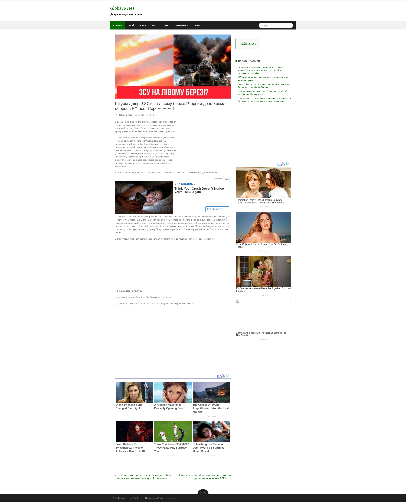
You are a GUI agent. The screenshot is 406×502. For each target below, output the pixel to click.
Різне (198, 25)
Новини (117, 25)
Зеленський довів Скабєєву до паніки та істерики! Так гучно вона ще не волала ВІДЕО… (205, 477)
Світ (154, 25)
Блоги (142, 25)
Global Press (122, 8)
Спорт (166, 25)
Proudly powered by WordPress (128, 498)
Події (131, 25)
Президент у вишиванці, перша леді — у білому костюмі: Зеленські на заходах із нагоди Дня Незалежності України (261, 70)
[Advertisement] (204, 143)
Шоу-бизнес (182, 25)
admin (141, 115)
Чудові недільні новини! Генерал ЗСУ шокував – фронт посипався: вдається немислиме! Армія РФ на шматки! (143, 477)
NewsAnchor (158, 498)
